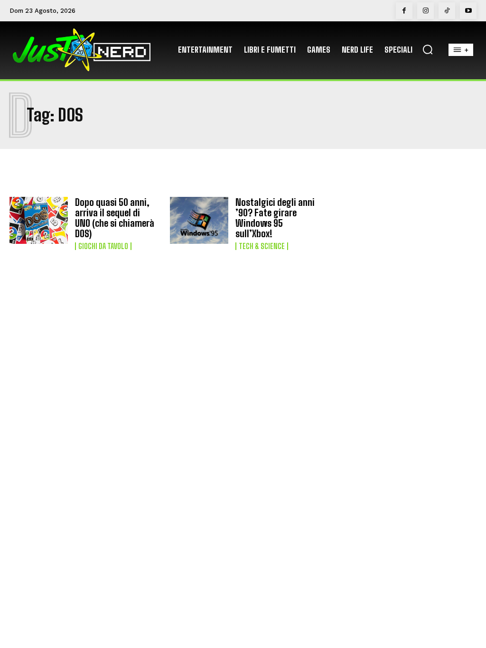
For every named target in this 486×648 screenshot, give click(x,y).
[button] (427, 49)
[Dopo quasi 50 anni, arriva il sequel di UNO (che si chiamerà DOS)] (38, 220)
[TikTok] (447, 10)
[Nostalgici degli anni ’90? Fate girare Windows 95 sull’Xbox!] (199, 220)
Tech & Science (262, 246)
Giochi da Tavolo (103, 246)
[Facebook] (404, 10)
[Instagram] (425, 10)
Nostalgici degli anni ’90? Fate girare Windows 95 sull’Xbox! (275, 217)
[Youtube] (468, 10)
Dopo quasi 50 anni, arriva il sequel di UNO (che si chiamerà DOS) (114, 217)
